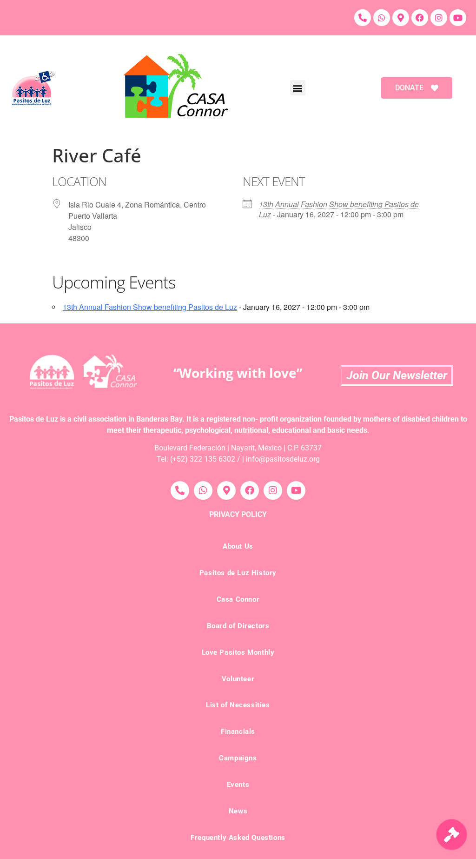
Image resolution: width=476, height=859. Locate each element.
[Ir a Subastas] (451, 834)
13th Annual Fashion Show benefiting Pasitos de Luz (339, 209)
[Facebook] (419, 17)
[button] (297, 87)
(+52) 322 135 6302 (202, 459)
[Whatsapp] (381, 17)
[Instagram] (438, 17)
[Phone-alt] (362, 17)
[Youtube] (458, 17)
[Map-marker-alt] (400, 17)
